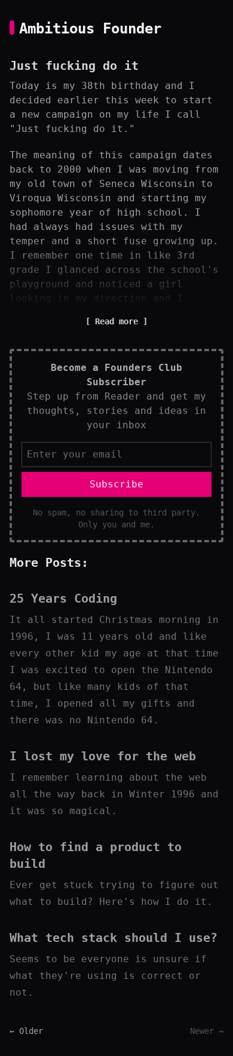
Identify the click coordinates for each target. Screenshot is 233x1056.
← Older (26, 1031)
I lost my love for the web (103, 756)
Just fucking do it (74, 66)
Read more (116, 321)
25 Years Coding (63, 598)
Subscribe (116, 484)
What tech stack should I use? (113, 938)
